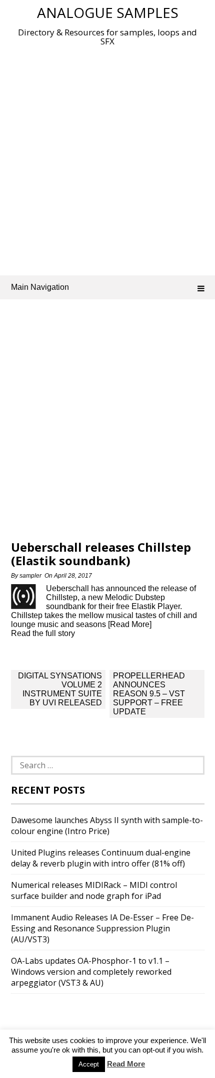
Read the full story (43, 633)
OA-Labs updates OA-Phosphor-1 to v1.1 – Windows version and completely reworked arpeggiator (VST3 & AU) (91, 971)
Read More (126, 1064)
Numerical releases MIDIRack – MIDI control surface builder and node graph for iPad (94, 890)
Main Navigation (40, 287)
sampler (31, 575)
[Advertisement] (107, 158)
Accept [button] (88, 1064)
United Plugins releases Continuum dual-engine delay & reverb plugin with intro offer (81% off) (100, 858)
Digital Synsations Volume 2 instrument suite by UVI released (60, 689)
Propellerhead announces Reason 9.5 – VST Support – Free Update (149, 693)
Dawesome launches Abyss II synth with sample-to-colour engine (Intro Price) (107, 826)
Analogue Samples (107, 12)
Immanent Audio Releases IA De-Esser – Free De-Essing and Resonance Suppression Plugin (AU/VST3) (102, 928)
